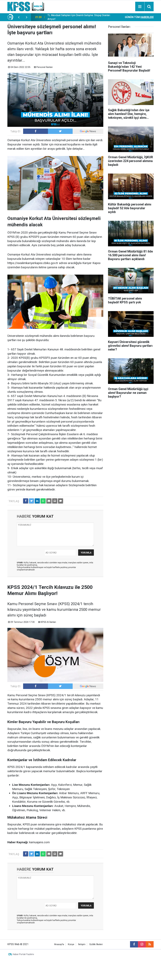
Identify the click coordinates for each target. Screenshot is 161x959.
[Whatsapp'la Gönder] (43, 500)
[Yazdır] (54, 500)
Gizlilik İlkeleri (96, 944)
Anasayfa (59, 944)
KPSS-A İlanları (48, 622)
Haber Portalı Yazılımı (23, 954)
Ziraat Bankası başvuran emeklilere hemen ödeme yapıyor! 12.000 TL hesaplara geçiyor (79, 17)
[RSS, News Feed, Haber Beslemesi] (150, 944)
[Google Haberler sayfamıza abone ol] (88, 131)
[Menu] (140, 7)
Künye (71, 944)
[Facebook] (25, 500)
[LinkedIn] (37, 500)
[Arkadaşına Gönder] (48, 500)
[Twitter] (31, 500)
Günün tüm (139, 17)
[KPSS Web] (25, 6)
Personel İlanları (44, 67)
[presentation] (19, 17)
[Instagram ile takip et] (142, 944)
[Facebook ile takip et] (35, 131)
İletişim (81, 944)
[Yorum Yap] (60, 500)
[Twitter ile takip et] (60, 131)
